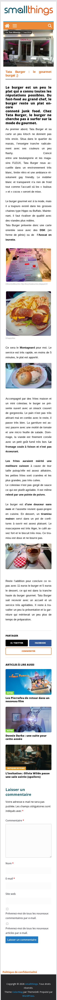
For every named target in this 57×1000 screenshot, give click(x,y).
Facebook (40, 642)
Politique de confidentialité (20, 972)
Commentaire (15, 820)
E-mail (10, 878)
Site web (11, 894)
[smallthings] (7, 26)
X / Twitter (16, 642)
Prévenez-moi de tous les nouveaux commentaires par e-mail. (27, 916)
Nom (10, 863)
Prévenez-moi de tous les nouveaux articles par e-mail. (27, 931)
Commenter (28, 651)
